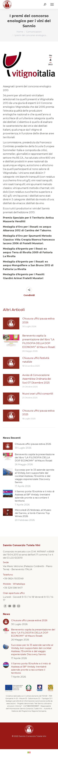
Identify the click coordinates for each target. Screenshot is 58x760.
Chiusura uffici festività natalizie (35, 360)
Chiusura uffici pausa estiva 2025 (38, 412)
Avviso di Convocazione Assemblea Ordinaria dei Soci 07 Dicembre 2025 (36, 379)
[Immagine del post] (11, 323)
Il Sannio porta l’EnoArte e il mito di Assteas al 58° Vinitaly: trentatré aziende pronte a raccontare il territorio (34, 496)
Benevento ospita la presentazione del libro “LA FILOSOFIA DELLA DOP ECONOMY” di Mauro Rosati (38, 341)
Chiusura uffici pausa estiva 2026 (38, 320)
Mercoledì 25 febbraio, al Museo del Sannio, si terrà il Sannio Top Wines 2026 (33, 513)
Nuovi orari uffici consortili (37, 393)
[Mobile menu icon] (52, 4)
